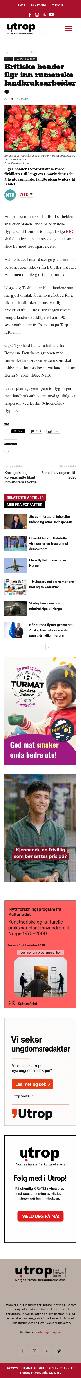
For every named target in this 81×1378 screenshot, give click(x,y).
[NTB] (13, 195)
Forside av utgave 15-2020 (58, 475)
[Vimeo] (58, 1351)
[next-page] (48, 647)
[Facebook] (22, 1351)
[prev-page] (41, 647)
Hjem (7, 52)
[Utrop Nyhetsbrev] (40, 1241)
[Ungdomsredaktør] (40, 1124)
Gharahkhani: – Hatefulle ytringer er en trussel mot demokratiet (48, 543)
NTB (11, 99)
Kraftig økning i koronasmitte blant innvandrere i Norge (20, 477)
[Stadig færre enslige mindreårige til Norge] (15, 608)
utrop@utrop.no (49, 1332)
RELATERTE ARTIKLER (25, 498)
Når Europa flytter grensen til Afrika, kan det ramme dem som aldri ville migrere (51, 630)
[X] (46, 1351)
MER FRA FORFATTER (24, 505)
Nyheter (21, 52)
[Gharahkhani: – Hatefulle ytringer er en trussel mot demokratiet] (15, 543)
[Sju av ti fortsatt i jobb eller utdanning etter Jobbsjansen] (15, 521)
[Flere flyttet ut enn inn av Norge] (15, 565)
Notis (33, 52)
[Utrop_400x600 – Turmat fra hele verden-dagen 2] (40, 763)
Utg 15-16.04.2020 (25, 59)
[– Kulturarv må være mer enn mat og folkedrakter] (15, 587)
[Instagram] (34, 1351)
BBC (70, 231)
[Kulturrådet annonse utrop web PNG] (40, 1006)
